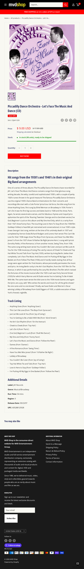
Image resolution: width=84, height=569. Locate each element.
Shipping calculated (24, 132)
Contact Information (54, 462)
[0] (77, 4)
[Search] (65, 4)
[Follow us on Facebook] (5, 540)
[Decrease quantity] (19, 148)
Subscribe (11, 518)
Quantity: (12, 148)
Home (6, 18)
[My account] (73, 5)
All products (15, 18)
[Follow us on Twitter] (10, 540)
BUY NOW (24, 156)
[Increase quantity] (31, 148)
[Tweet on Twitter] (70, 120)
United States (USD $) (13, 531)
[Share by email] (74, 120)
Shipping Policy (52, 447)
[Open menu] (5, 5)
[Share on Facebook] (62, 120)
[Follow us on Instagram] (14, 540)
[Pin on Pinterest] (66, 120)
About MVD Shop (53, 440)
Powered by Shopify (11, 562)
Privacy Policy (51, 454)
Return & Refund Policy (55, 451)
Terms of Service (53, 458)
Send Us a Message (54, 444)
